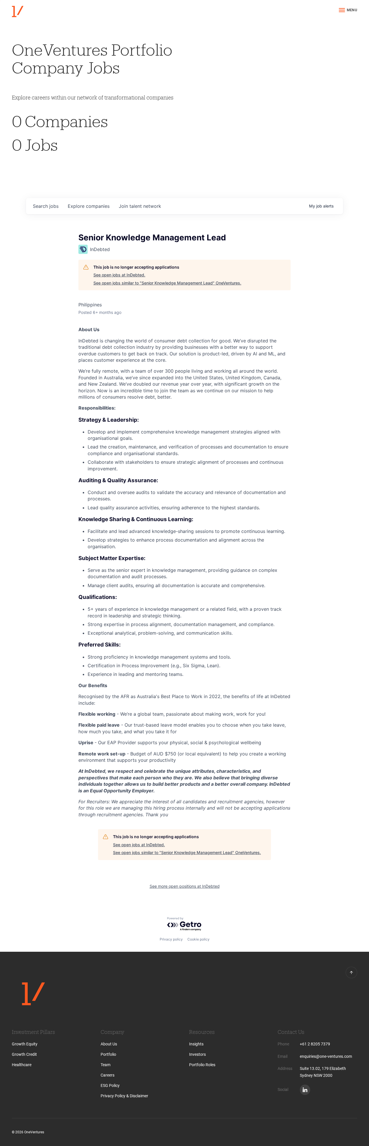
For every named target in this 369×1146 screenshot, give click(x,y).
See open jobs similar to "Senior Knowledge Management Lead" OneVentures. (167, 282)
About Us (109, 1044)
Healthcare (21, 1064)
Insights (196, 1044)
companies (89, 206)
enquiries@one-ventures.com (326, 1056)
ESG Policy (110, 1085)
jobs (46, 206)
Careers (107, 1075)
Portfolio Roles (202, 1064)
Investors (197, 1054)
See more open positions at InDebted (185, 886)
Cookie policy (198, 939)
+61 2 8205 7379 (315, 1044)
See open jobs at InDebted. (119, 274)
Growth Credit (24, 1054)
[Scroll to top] (351, 972)
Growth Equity (24, 1044)
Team (105, 1064)
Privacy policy (171, 939)
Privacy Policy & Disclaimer (124, 1096)
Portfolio (108, 1054)
